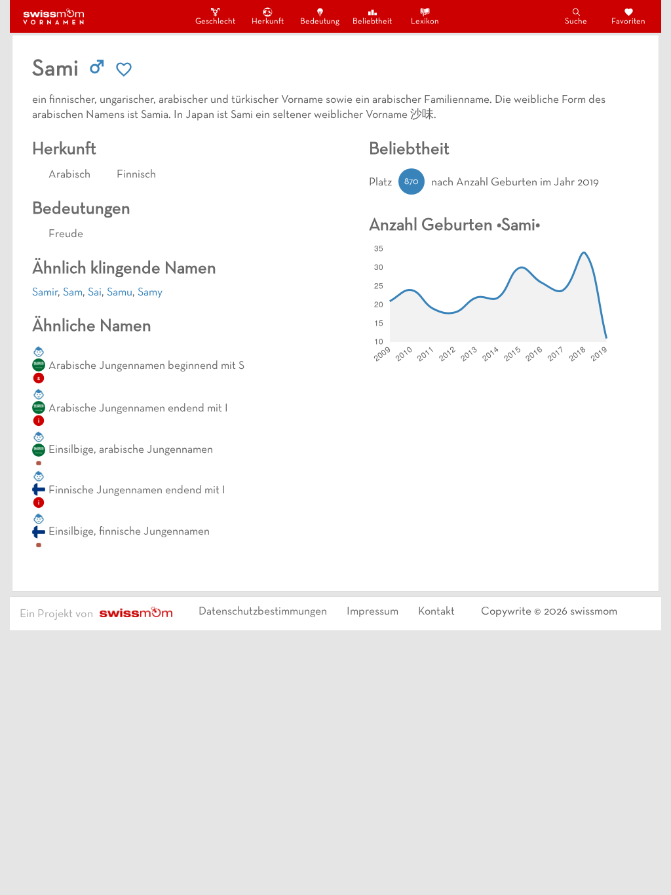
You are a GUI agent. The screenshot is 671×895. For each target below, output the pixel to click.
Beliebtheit (372, 22)
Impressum (372, 612)
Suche (576, 22)
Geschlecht (215, 22)
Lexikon (425, 22)
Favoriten (628, 22)
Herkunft (268, 22)
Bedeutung (319, 22)
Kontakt (436, 612)
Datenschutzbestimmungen (263, 612)
